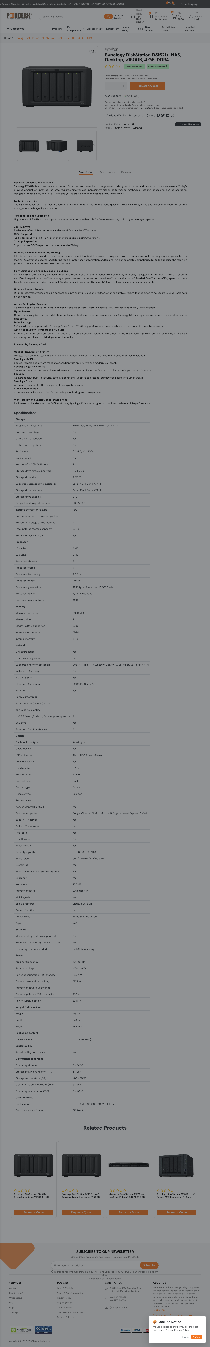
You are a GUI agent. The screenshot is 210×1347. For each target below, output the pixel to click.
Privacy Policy (181, 1330)
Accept (197, 1336)
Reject (185, 1336)
